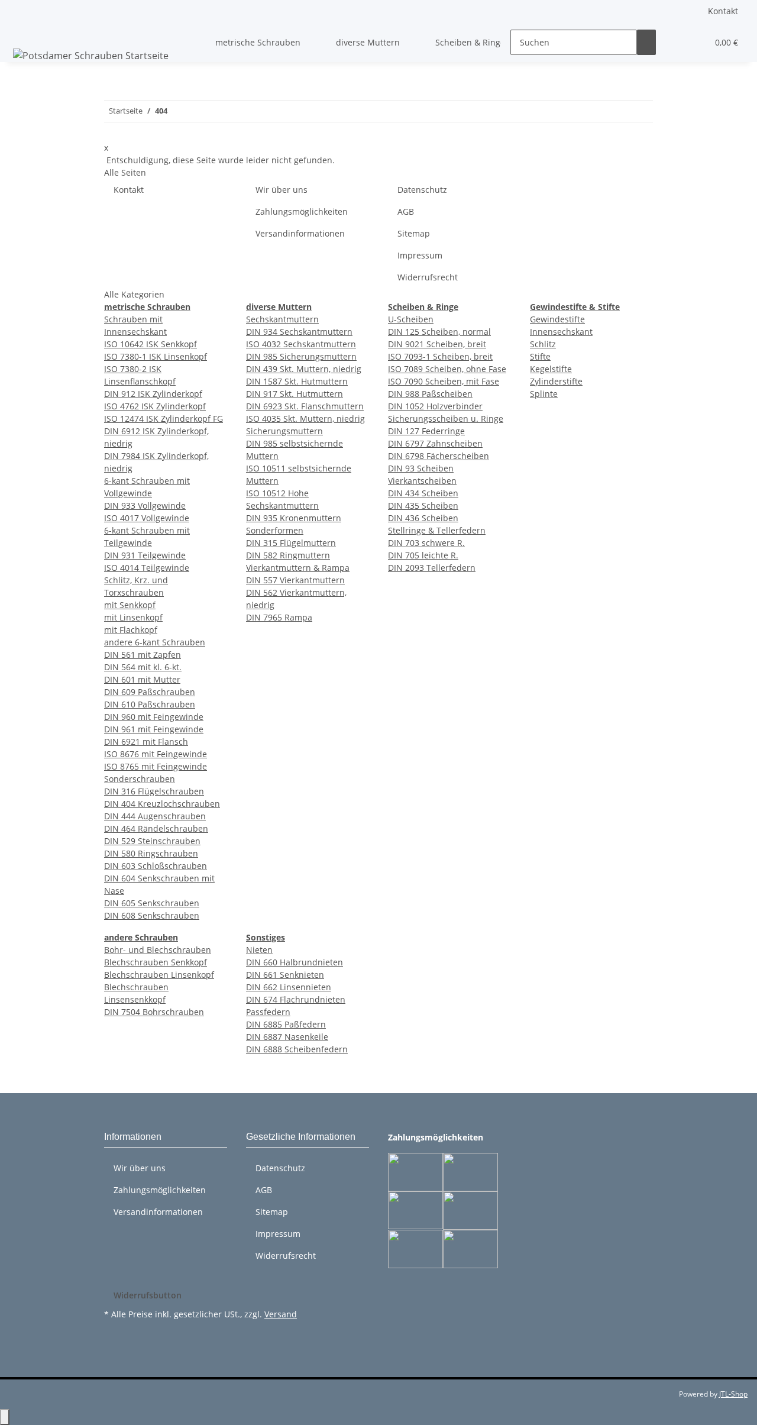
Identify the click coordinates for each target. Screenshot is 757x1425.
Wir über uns (281, 189)
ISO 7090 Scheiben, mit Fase (443, 381)
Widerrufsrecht (427, 277)
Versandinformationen (300, 233)
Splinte (544, 393)
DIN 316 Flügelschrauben (154, 791)
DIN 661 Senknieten (285, 974)
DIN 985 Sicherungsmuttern (301, 356)
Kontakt (723, 11)
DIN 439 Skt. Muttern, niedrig (303, 368)
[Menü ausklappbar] (24, 32)
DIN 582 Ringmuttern (288, 555)
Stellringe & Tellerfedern (437, 530)
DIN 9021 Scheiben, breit (437, 344)
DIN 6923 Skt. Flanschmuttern (305, 406)
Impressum (419, 255)
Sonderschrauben (139, 778)
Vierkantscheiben (422, 480)
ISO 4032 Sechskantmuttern (301, 344)
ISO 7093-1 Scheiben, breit (440, 356)
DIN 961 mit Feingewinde (153, 729)
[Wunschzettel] (693, 42)
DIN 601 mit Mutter (142, 679)
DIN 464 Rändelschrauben (156, 828)
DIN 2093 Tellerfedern (431, 567)
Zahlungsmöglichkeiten (301, 211)
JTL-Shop (733, 1394)
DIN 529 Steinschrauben (152, 840)
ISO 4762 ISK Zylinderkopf (155, 406)
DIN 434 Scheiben (423, 493)
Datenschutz (422, 189)
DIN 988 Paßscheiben (430, 393)
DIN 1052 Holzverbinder (435, 406)
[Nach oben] (4, 1417)
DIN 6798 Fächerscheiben (438, 455)
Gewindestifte (557, 319)
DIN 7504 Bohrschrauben (154, 1011)
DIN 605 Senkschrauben (151, 903)
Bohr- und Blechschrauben (157, 949)
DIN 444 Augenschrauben (155, 816)
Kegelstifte (551, 368)
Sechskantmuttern (282, 319)
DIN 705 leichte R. (423, 555)
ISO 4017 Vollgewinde (146, 518)
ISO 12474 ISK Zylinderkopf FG (163, 418)
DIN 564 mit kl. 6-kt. (143, 667)
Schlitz (543, 344)
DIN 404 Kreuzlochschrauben (162, 803)
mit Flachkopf (130, 629)
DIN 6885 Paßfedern (286, 1024)
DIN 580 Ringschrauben (151, 853)
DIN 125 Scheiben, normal (439, 331)
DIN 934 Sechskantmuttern (299, 331)
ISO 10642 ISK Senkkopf (150, 344)
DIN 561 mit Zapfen (142, 654)
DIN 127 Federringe (426, 431)
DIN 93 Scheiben (421, 468)
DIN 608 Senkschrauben (151, 915)
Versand (280, 1314)
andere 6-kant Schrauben (154, 642)
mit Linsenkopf (133, 617)
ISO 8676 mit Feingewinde (155, 754)
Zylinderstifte (556, 381)
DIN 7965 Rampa (279, 617)
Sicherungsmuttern (284, 431)
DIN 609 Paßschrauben (149, 691)
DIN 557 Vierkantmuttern (295, 580)
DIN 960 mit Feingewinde (153, 716)
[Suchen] (646, 42)
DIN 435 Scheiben (423, 505)
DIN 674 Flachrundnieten (295, 999)
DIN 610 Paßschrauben (149, 704)
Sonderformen (274, 530)
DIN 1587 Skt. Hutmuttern (297, 381)
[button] (674, 42)
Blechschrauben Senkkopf (155, 962)
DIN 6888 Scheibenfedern (297, 1049)
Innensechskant (561, 331)
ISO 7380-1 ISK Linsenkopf (155, 356)
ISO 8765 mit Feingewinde (155, 766)
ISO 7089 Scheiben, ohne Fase (447, 368)
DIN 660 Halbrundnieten (294, 962)
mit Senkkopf (130, 604)
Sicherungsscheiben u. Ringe (445, 418)
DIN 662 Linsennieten (288, 987)
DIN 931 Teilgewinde (145, 555)
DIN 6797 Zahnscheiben (435, 443)
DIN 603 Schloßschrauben (155, 865)
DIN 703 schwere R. (426, 542)
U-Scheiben (411, 319)
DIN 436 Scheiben (423, 518)
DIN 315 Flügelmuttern (291, 542)
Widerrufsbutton (148, 1295)
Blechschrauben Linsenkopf (159, 974)
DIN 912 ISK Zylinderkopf (153, 393)
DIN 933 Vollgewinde (145, 505)
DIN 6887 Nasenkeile (287, 1036)
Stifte (540, 356)
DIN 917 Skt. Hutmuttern (294, 393)
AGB (405, 211)
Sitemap (413, 233)
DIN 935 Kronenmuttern (293, 518)
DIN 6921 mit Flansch (146, 741)
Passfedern (268, 1011)
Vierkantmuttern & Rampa (298, 567)
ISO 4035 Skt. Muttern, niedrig (305, 418)
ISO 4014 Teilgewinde (146, 567)
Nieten (259, 949)
